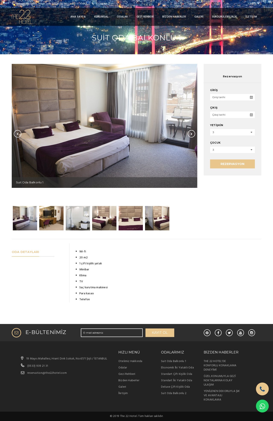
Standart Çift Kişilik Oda (176, 374)
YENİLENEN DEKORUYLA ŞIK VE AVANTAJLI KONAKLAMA (222, 395)
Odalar (122, 17)
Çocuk (215, 142)
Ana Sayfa (78, 17)
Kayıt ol (160, 333)
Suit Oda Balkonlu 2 (173, 393)
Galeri (198, 17)
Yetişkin (216, 125)
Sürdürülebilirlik (224, 17)
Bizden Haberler (174, 17)
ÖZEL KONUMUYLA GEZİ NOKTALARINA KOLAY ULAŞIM (220, 380)
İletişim (251, 17)
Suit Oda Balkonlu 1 (173, 361)
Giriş (214, 90)
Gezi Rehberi (145, 17)
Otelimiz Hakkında (130, 361)
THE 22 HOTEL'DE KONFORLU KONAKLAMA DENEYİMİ (220, 365)
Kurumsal (101, 17)
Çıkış (214, 107)
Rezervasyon (232, 164)
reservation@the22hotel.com (47, 373)
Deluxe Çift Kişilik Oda (175, 386)
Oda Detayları (25, 252)
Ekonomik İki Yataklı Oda (177, 367)
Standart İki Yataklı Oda (176, 380)
